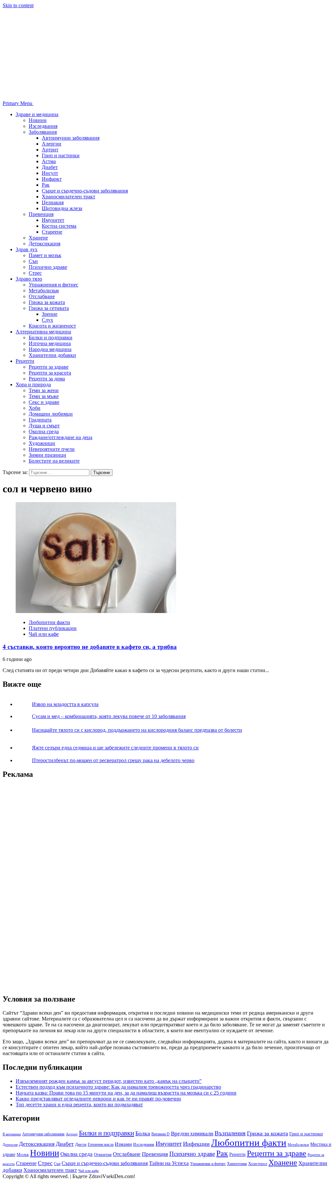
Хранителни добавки (52, 355)
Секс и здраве (44, 402)
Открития (103, 1154)
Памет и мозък (45, 255)
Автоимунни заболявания (70, 138)
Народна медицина (50, 349)
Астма (49, 161)
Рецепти (25, 361)
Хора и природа (33, 384)
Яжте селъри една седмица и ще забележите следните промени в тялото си (115, 747)
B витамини (12, 1134)
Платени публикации (53, 628)
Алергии (51, 143)
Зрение (49, 314)
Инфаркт (52, 179)
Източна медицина (50, 343)
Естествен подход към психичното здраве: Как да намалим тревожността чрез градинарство (118, 1087)
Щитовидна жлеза (62, 208)
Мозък (23, 1154)
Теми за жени (44, 390)
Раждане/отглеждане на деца (60, 437)
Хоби (34, 408)
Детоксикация (44, 243)
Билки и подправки (50, 337)
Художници (42, 443)
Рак (46, 185)
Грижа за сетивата (49, 308)
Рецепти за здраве (48, 367)
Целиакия (53, 202)
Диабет (50, 167)
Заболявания (43, 132)
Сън (33, 261)
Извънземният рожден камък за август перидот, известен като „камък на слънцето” (109, 1081)
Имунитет (53, 220)
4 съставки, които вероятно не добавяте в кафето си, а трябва (90, 646)
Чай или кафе (44, 634)
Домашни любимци (51, 414)
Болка (142, 1133)
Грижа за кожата (47, 302)
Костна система (59, 226)
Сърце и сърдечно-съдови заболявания (85, 190)
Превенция (41, 214)
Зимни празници (47, 455)
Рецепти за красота (50, 373)
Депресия (10, 1144)
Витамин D (160, 1134)
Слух (47, 320)
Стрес (35, 273)
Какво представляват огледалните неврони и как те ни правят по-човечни (98, 1098)
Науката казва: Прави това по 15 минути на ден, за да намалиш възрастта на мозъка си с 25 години (126, 1093)
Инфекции (196, 1144)
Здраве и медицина (37, 114)
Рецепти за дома (47, 378)
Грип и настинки (61, 155)
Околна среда (44, 431)
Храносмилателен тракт (68, 196)
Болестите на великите (54, 461)
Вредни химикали (192, 1133)
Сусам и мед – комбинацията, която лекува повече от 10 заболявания (109, 716)
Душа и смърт (44, 425)
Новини (38, 120)
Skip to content (18, 5)
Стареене (52, 232)
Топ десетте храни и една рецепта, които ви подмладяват (79, 1104)
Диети (80, 1144)
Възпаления (230, 1133)
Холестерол (257, 1163)
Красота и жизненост (52, 326)
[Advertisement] (51, 883)
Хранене (38, 237)
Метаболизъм (44, 290)
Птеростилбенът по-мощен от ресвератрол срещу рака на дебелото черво (113, 760)
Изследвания (43, 126)
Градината (40, 419)
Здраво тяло (29, 279)
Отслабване (42, 296)
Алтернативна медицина (43, 331)
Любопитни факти (49, 622)
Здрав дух (27, 249)
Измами (123, 1144)
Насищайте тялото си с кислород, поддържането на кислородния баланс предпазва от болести (137, 730)
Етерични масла (101, 1144)
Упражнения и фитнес (53, 284)
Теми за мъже (44, 396)
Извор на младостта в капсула (65, 704)
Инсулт (50, 173)
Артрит (50, 149)
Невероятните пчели (52, 449)
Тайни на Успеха (169, 1163)
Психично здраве (48, 267)
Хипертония (237, 1164)
